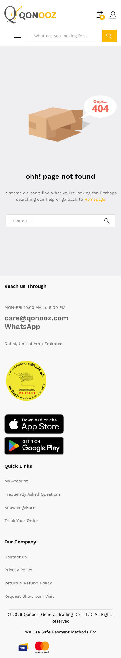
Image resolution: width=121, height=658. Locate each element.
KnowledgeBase (20, 507)
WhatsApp (22, 326)
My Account (16, 481)
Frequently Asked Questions (32, 494)
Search (109, 36)
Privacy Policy (18, 569)
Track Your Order (21, 520)
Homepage (94, 199)
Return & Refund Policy (28, 583)
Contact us (15, 557)
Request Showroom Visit (29, 596)
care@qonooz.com (36, 318)
